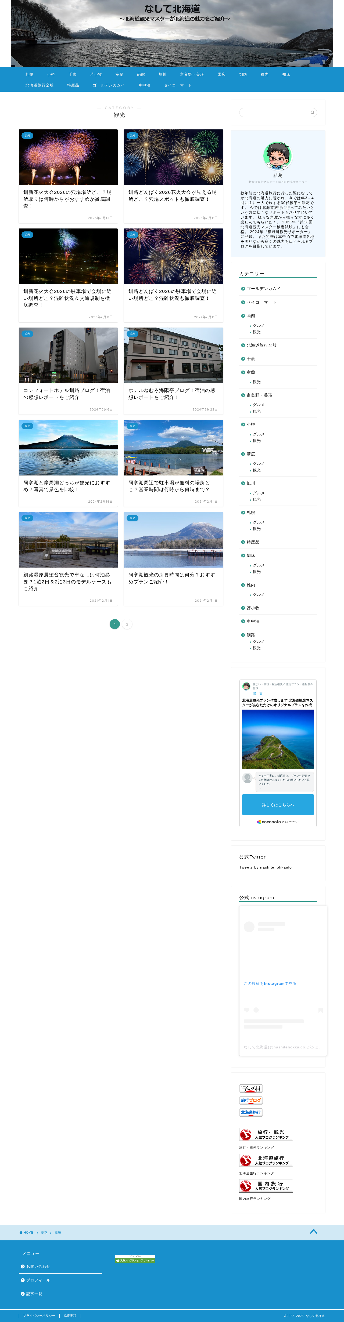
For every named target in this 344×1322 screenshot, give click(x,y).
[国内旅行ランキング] (278, 1186)
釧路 (243, 74)
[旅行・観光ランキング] (278, 1134)
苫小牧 (96, 74)
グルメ (259, 326)
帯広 (222, 74)
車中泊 (144, 85)
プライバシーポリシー (39, 1315)
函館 (141, 74)
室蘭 (120, 74)
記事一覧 (34, 1294)
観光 (257, 332)
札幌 (30, 74)
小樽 (51, 74)
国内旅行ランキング (255, 1199)
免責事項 (70, 1315)
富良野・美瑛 (192, 74)
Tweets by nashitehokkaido (265, 867)
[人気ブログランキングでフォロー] (135, 1259)
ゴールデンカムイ (109, 85)
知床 (286, 74)
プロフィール (38, 1280)
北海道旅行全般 (40, 85)
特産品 (73, 85)
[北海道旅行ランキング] (278, 1160)
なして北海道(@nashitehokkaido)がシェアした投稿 (291, 1047)
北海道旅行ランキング (256, 1173)
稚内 (265, 74)
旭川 (163, 74)
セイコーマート (178, 85)
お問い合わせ (38, 1267)
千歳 (73, 74)
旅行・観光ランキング (256, 1147)
